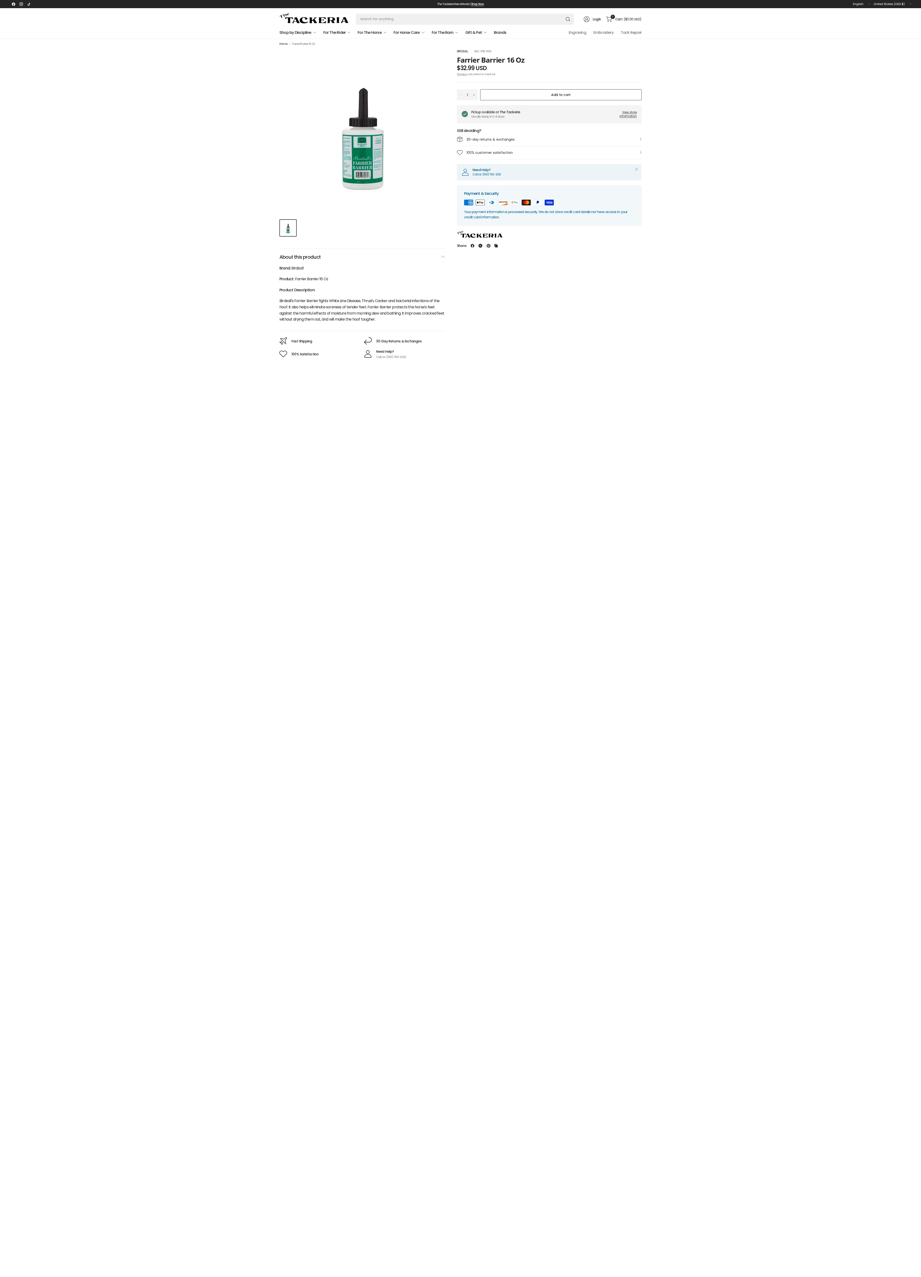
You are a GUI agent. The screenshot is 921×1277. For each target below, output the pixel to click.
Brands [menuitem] (500, 32)
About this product (300, 257)
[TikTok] (29, 4)
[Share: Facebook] (472, 246)
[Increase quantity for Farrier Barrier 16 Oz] (474, 95)
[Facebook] (13, 4)
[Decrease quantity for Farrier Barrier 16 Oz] (460, 95)
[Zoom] (435, 58)
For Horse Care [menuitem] (407, 32)
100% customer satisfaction (489, 152)
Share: (461, 245)
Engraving (577, 32)
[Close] (636, 169)
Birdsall (462, 51)
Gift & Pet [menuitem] (473, 32)
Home (283, 43)
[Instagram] (21, 4)
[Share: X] (480, 246)
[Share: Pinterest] (488, 246)
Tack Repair (631, 32)
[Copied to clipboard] (496, 246)
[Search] (568, 19)
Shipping (462, 74)
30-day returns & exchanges (490, 139)
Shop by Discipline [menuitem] (295, 32)
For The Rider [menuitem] (334, 32)
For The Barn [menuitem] (442, 32)
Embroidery (603, 32)
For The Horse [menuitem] (370, 32)
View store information (628, 114)
